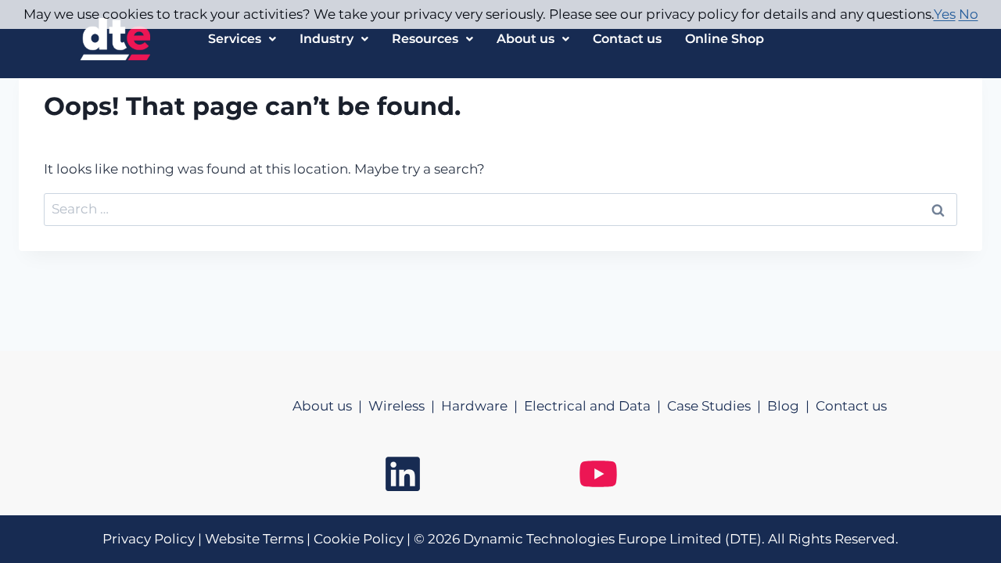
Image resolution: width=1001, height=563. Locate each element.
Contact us (627, 38)
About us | (330, 406)
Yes (945, 14)
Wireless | (404, 406)
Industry (326, 38)
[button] (242, 39)
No (968, 14)
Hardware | (482, 406)
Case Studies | (717, 406)
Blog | (791, 406)
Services (234, 38)
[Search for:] (500, 209)
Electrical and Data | (595, 406)
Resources (425, 38)
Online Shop (724, 38)
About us (525, 38)
